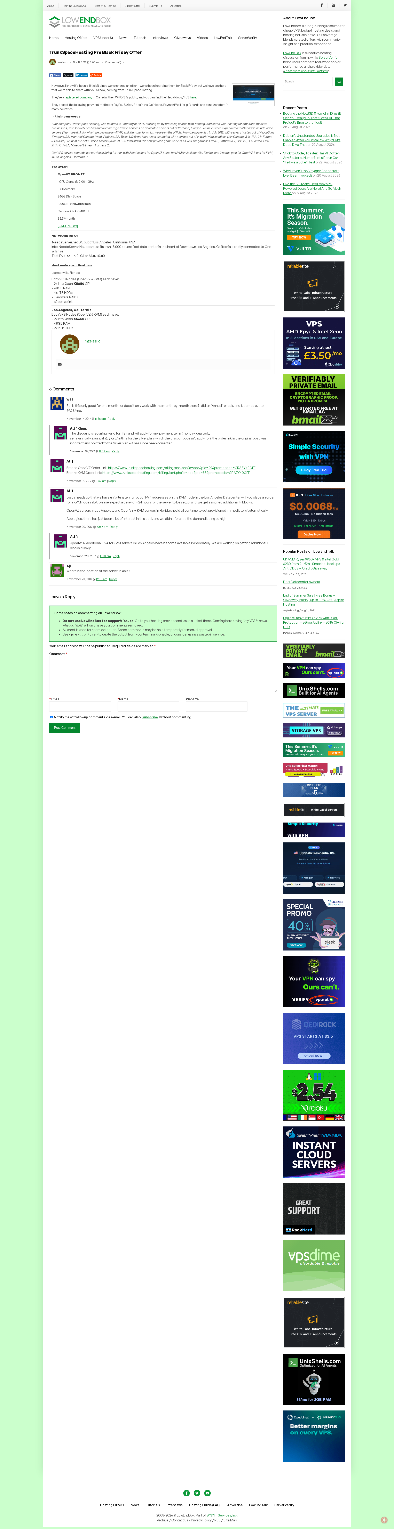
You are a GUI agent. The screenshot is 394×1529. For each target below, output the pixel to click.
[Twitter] (345, 5)
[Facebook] (321, 5)
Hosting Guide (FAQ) (75, 5)
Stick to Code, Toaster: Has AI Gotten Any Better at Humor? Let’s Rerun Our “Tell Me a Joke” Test (311, 157)
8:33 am (104, 451)
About (50, 5)
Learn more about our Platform (306, 71)
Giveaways (182, 38)
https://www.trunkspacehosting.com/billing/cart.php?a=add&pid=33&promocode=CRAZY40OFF (176, 473)
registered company (78, 97)
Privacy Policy (201, 1520)
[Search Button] (339, 82)
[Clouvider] (314, 367)
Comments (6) (113, 62)
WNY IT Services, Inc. (222, 1515)
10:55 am (102, 526)
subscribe (150, 717)
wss (69, 399)
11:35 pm (100, 418)
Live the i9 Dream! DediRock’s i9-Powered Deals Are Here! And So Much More (312, 188)
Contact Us (180, 1520)
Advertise (175, 5)
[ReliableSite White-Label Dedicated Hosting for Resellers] (314, 311)
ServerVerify (247, 38)
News (123, 38)
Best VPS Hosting (105, 5)
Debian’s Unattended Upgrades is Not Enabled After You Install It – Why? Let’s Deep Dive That (311, 140)
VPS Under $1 (103, 38)
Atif (69, 461)
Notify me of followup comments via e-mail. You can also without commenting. (122, 717)
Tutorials (140, 38)
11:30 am (105, 556)
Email (54, 699)
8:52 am (101, 481)
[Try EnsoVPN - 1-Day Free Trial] (314, 481)
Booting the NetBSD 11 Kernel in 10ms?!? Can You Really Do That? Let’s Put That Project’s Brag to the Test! (312, 117)
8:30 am (101, 579)
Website (192, 699)
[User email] (60, 364)
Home (54, 38)
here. (193, 97)
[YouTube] (333, 5)
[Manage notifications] (384, 1520)
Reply (111, 418)
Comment (58, 654)
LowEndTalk (223, 38)
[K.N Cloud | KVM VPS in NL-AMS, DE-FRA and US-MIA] (314, 538)
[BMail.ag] (314, 424)
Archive (162, 1520)
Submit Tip (155, 5)
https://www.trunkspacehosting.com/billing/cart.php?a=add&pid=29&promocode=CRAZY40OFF (181, 468)
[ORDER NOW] (68, 226)
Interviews (160, 38)
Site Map (230, 1520)
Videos (202, 38)
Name (123, 699)
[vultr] (314, 254)
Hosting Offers (76, 38)
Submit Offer (132, 5)
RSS (217, 1520)
